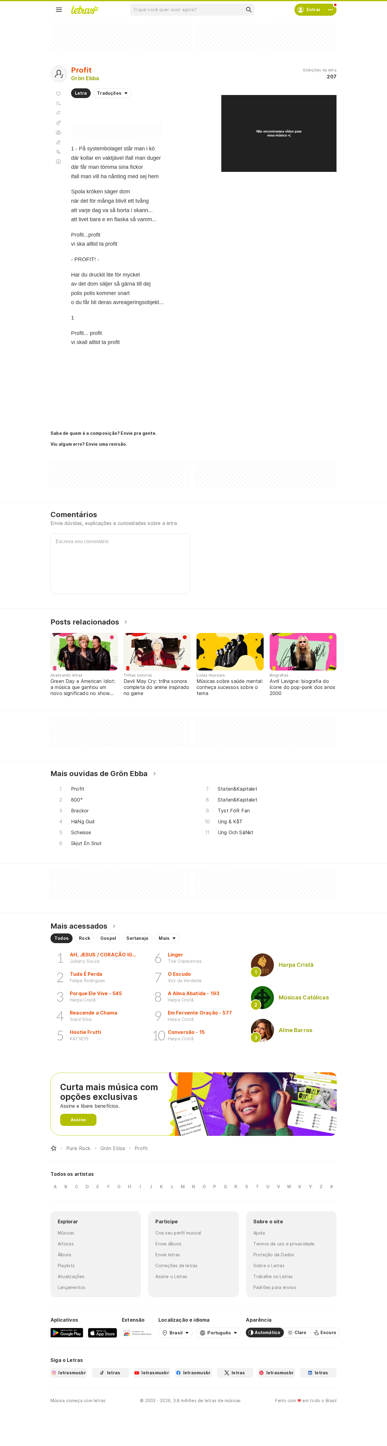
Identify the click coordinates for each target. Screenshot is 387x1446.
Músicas (66, 1232)
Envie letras (167, 1254)
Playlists (66, 1265)
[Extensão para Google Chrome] (138, 1332)
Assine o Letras (171, 1276)
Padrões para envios (274, 1287)
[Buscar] (248, 10)
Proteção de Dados (273, 1254)
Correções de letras (176, 1265)
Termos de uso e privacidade (284, 1243)
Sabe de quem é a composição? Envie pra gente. (103, 433)
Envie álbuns (168, 1243)
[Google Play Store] (66, 1332)
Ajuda (259, 1232)
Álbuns (64, 1254)
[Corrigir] (58, 142)
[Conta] (330, 10)
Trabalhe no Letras (273, 1276)
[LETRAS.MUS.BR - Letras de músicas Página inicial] (84, 10)
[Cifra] (58, 123)
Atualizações (71, 1276)
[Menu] (58, 10)
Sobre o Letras (269, 1265)
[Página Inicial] (53, 1148)
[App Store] (102, 1332)
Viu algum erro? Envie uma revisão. (88, 444)
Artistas (66, 1243)
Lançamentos (71, 1287)
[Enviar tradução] (58, 152)
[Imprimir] (58, 132)
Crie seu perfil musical (178, 1232)
